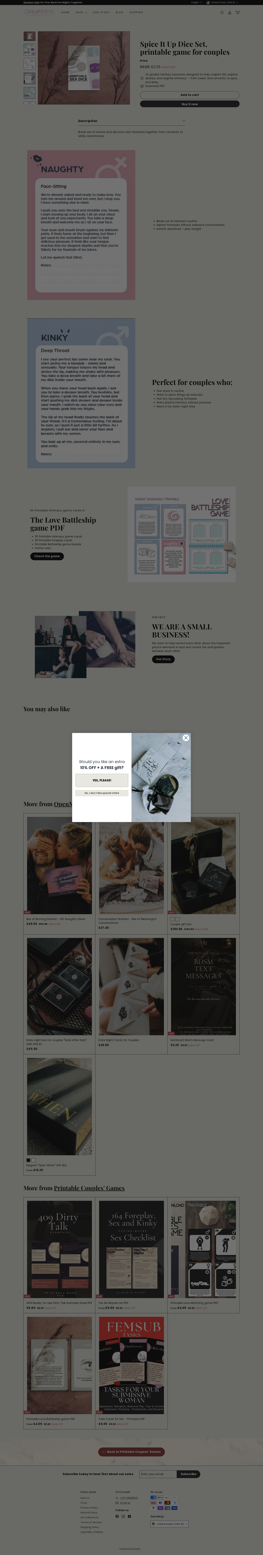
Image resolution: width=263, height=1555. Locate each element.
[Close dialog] (186, 737)
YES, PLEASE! (102, 780)
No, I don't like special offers (102, 793)
